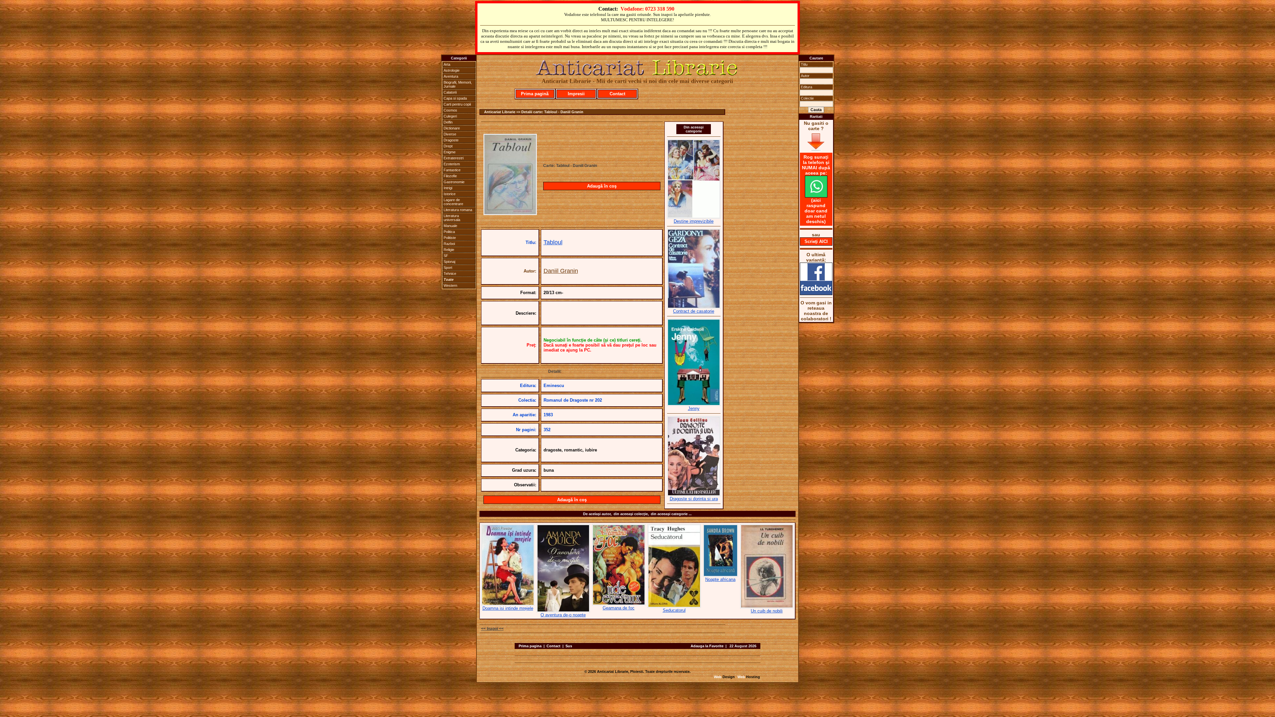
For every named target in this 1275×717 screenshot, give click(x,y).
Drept (448, 146)
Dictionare (452, 128)
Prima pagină (535, 93)
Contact (617, 93)
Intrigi (448, 188)
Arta (447, 64)
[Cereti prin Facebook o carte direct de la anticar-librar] (816, 293)
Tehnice (450, 274)
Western (450, 285)
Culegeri (450, 116)
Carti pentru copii (457, 104)
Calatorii (450, 92)
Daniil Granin (561, 271)
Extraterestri (454, 158)
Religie (449, 250)
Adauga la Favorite (707, 646)
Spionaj (449, 262)
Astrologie (452, 70)
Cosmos (450, 110)
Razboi (449, 244)
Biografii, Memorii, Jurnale (458, 84)
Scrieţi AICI (816, 241)
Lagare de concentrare (453, 202)
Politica (449, 232)
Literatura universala (452, 218)
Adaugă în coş (602, 186)
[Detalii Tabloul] (510, 213)
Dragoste (451, 140)
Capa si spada (455, 98)
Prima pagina (530, 646)
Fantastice (452, 170)
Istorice (450, 194)
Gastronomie (454, 182)
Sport (448, 268)
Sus (568, 646)
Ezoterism (452, 164)
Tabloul (553, 242)
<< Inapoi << (492, 628)
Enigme (450, 152)
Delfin (448, 122)
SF (446, 256)
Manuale (450, 226)
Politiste (450, 238)
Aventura (451, 76)
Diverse (450, 134)
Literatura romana (458, 210)
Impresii (576, 93)
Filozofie (450, 176)
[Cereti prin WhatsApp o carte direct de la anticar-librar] (816, 196)
